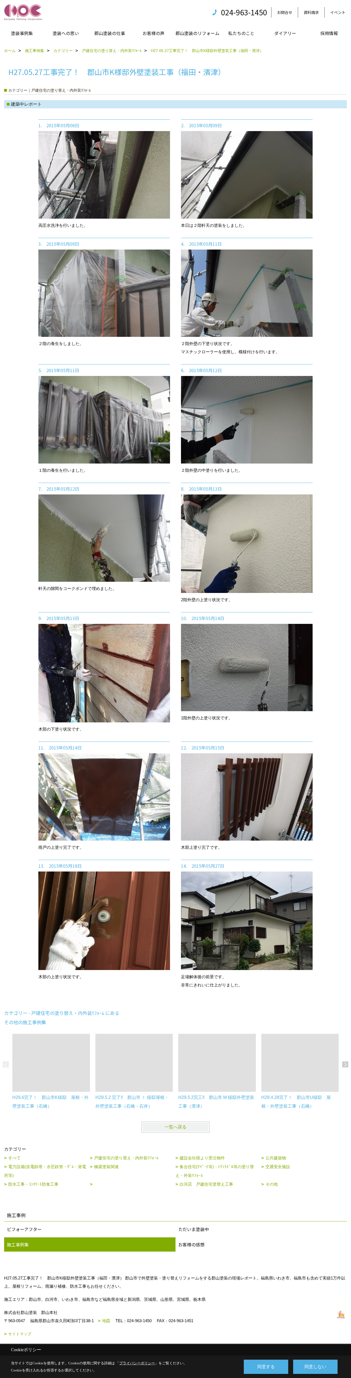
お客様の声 (154, 33)
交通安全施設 (277, 1166)
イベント (338, 12)
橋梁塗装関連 (106, 1166)
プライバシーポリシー (137, 1363)
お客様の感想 (191, 1244)
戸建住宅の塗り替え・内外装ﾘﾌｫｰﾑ (126, 1158)
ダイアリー (285, 33)
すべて (14, 1158)
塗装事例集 (22, 33)
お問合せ (284, 12)
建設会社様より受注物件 (202, 1158)
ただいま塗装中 (193, 1229)
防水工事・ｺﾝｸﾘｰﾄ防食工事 (33, 1184)
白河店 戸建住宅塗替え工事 (206, 1184)
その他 (271, 1184)
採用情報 (329, 33)
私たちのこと (241, 33)
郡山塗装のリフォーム (197, 33)
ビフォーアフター (24, 1229)
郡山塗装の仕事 (109, 33)
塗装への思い (66, 33)
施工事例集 (18, 1244)
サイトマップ (19, 1334)
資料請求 (311, 12)
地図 (106, 1320)
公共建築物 (275, 1158)
